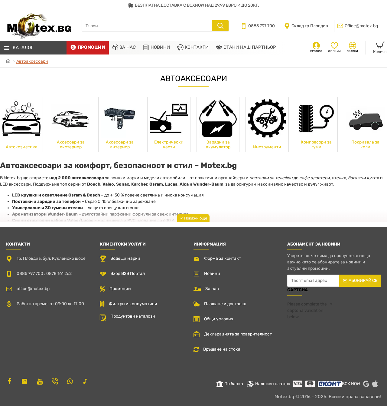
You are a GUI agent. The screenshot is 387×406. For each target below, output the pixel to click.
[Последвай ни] (9, 381)
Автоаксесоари (32, 61)
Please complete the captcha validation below (307, 310)
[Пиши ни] (55, 381)
